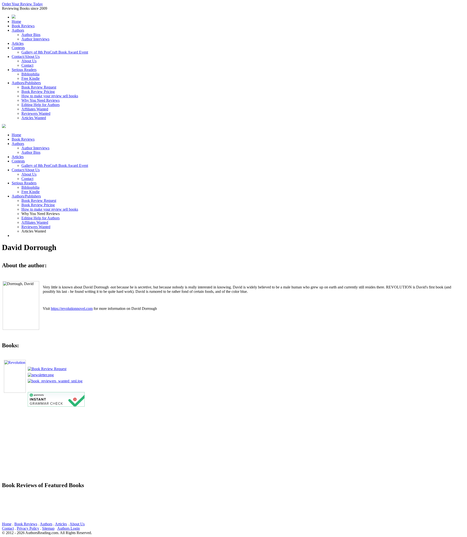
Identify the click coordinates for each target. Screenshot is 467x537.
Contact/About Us (26, 56)
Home (16, 21)
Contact (27, 65)
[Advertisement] (148, 443)
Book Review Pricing (38, 92)
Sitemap (48, 528)
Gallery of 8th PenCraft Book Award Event (54, 52)
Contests (18, 48)
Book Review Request (38, 87)
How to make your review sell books (49, 96)
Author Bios (30, 35)
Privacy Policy (28, 528)
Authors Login (68, 528)
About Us (28, 61)
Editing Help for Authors (40, 105)
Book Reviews (23, 26)
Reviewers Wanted (35, 113)
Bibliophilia (30, 74)
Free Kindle (30, 78)
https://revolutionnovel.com (72, 308)
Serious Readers (24, 70)
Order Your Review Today (22, 4)
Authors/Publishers (26, 83)
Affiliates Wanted (34, 109)
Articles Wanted (33, 118)
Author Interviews (35, 39)
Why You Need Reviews (40, 100)
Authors (18, 30)
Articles (18, 43)
